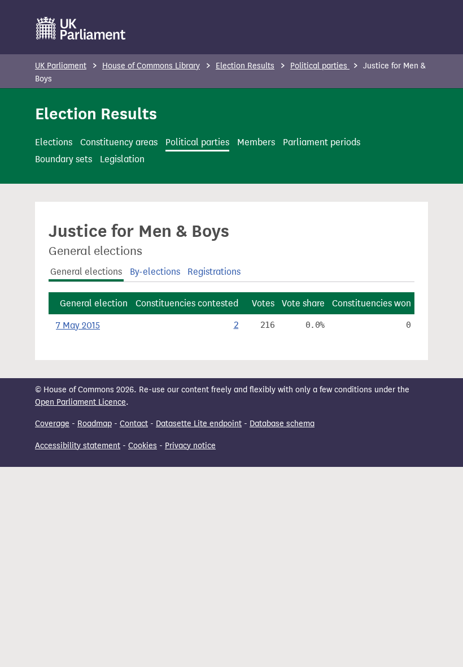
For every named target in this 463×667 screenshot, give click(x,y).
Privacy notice (190, 446)
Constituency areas (119, 142)
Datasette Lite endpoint (199, 423)
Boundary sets (63, 159)
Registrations (214, 271)
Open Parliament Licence (80, 402)
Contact (134, 423)
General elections (86, 271)
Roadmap (94, 423)
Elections (53, 142)
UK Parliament (60, 66)
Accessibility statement (77, 446)
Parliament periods (321, 142)
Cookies (142, 446)
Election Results (245, 66)
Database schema (282, 423)
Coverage (52, 423)
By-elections (155, 271)
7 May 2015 (78, 325)
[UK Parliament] (81, 28)
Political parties (320, 66)
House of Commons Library (151, 66)
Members (256, 142)
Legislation (122, 159)
